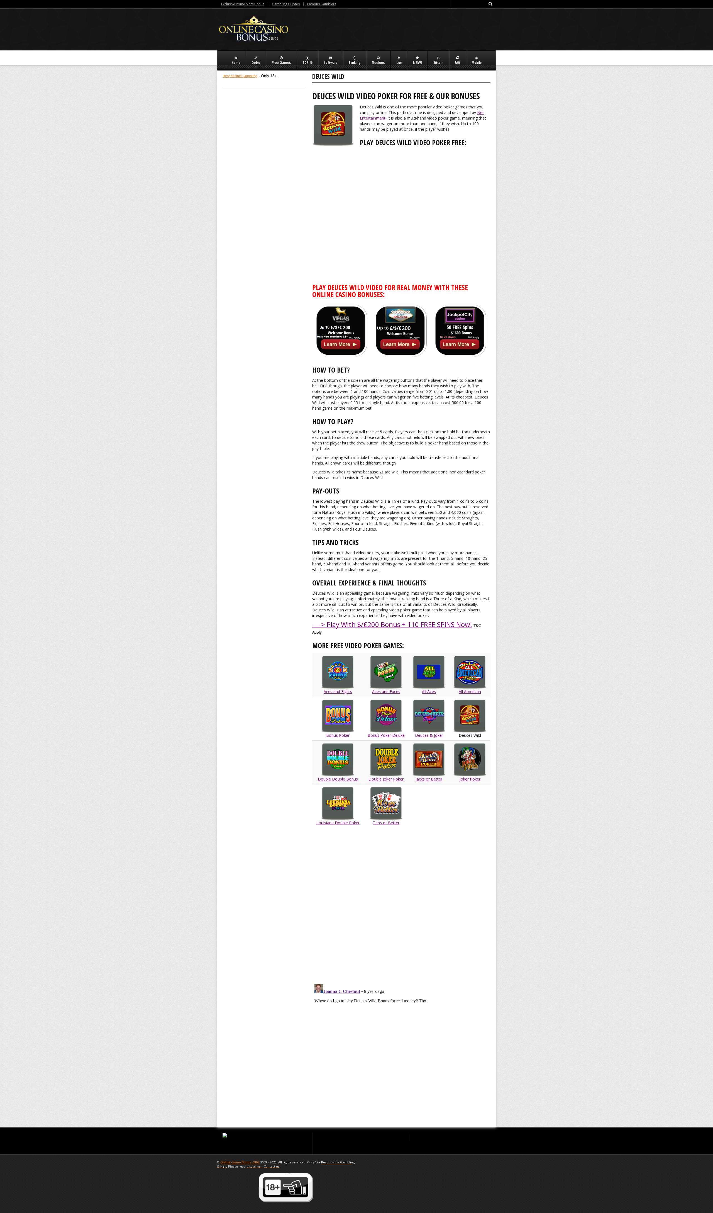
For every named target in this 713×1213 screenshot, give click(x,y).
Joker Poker (470, 779)
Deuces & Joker (429, 735)
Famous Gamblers (321, 4)
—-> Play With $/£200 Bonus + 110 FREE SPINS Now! (392, 624)
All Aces (429, 691)
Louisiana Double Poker (338, 822)
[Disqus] (401, 905)
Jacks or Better (429, 779)
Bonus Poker (338, 735)
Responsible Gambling (240, 76)
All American (470, 691)
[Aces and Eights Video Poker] (470, 716)
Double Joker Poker (386, 779)
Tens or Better (386, 822)
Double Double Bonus (338, 779)
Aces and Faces (386, 691)
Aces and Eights (338, 691)
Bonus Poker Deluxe (386, 735)
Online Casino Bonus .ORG (240, 1162)
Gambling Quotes (286, 4)
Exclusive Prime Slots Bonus (242, 4)
